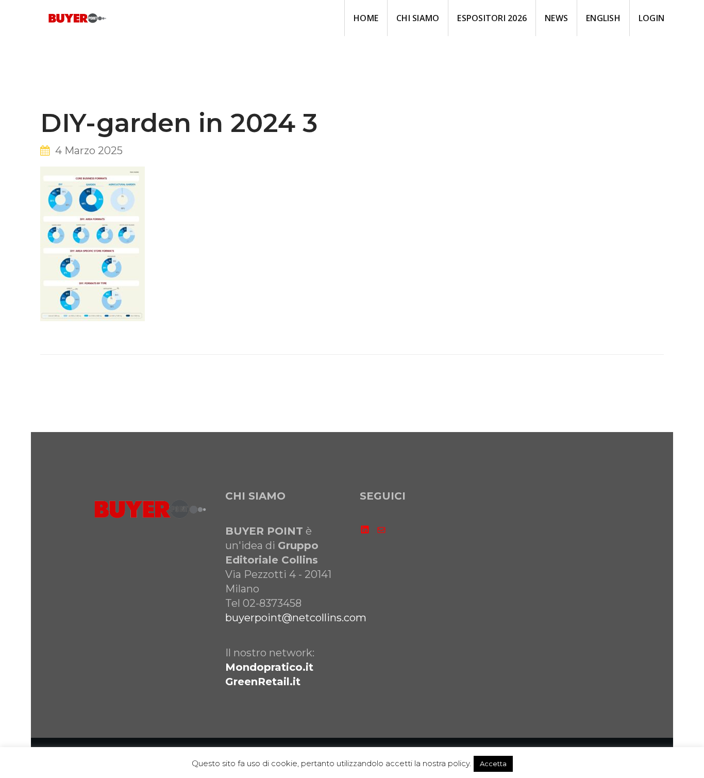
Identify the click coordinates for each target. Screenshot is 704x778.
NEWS (556, 18)
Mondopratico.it (269, 667)
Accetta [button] (493, 763)
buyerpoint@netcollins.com (295, 617)
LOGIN (651, 18)
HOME (366, 18)
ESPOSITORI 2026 (492, 18)
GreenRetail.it (262, 681)
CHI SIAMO (417, 18)
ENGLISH (603, 18)
